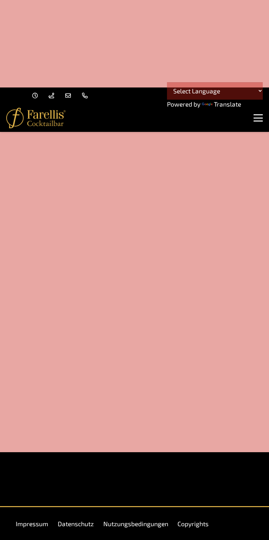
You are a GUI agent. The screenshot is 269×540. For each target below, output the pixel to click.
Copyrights (193, 524)
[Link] (36, 95)
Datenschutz (76, 524)
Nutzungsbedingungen (135, 524)
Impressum (32, 524)
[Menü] (258, 118)
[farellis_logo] (36, 118)
